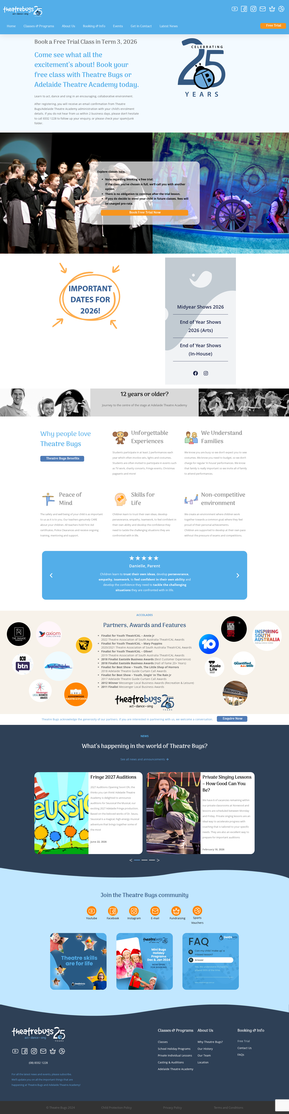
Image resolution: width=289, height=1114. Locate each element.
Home (11, 26)
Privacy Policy (172, 1107)
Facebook (113, 918)
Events (118, 26)
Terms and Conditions (228, 1107)
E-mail (155, 918)
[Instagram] (206, 373)
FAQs (240, 1054)
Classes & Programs (39, 26)
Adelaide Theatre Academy (175, 1069)
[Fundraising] (176, 911)
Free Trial (243, 1041)
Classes (163, 1042)
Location (203, 1062)
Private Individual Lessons (175, 1055)
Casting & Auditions (171, 1062)
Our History (205, 1049)
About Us (68, 26)
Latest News (169, 26)
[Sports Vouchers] (197, 911)
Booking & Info (94, 26)
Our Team (204, 1055)
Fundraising (177, 918)
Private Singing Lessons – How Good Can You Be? (226, 784)
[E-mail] (155, 911)
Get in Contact (141, 26)
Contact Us (244, 1048)
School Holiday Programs (174, 1049)
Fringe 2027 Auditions (113, 777)
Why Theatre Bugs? (210, 1042)
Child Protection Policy (116, 1107)
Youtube (91, 918)
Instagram (134, 918)
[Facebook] (195, 373)
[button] (51, 575)
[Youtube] (92, 911)
